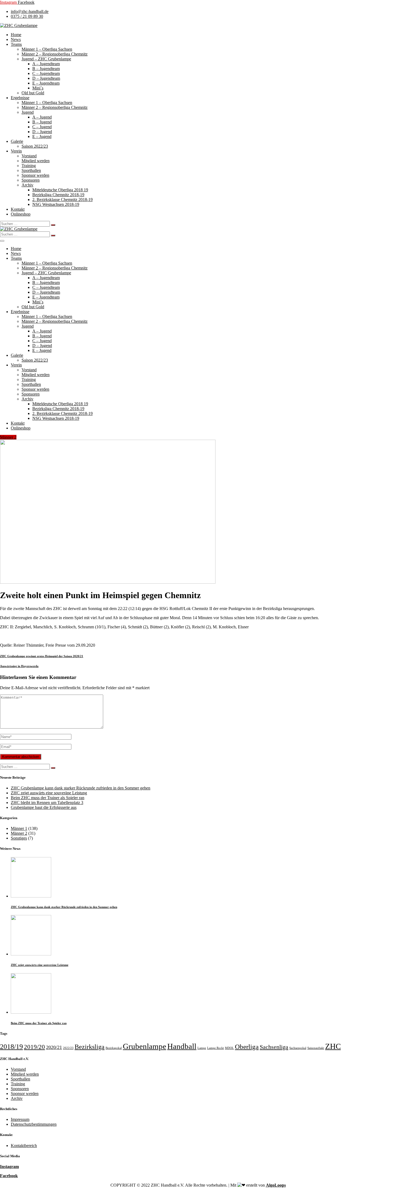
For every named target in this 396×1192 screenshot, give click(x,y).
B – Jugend (42, 122)
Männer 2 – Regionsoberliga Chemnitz (55, 54)
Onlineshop (20, 214)
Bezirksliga (90, 1046)
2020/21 (54, 1047)
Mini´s (37, 88)
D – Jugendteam (46, 78)
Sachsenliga (274, 1047)
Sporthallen (31, 170)
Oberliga (247, 1046)
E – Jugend (41, 136)
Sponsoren (31, 180)
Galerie (17, 141)
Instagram (9, 1166)
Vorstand (29, 156)
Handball (181, 1046)
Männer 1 (19, 828)
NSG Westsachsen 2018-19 (55, 204)
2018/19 (11, 1046)
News (16, 39)
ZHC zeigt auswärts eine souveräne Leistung (49, 793)
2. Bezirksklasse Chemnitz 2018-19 (62, 199)
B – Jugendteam (46, 68)
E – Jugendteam (46, 83)
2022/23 (68, 1048)
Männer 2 (8, 437)
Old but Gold (33, 93)
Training (29, 165)
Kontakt (18, 209)
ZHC (333, 1046)
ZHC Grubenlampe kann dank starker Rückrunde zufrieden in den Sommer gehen (80, 788)
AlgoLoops (276, 1185)
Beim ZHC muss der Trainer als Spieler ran (47, 797)
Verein (16, 151)
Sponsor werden (35, 175)
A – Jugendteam (46, 63)
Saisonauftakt (315, 1048)
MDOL (229, 1048)
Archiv (27, 185)
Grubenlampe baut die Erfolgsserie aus (44, 807)
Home (16, 34)
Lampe (201, 1048)
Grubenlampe (144, 1046)
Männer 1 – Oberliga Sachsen (47, 49)
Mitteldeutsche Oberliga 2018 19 (60, 190)
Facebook (9, 1175)
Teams (16, 44)
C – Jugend (42, 126)
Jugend (28, 112)
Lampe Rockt (215, 1048)
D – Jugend (42, 131)
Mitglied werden (36, 160)
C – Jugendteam (46, 73)
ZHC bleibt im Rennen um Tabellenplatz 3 (47, 802)
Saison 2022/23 (35, 146)
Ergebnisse (20, 97)
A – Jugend (42, 117)
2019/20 (34, 1046)
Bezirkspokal (114, 1048)
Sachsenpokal (297, 1048)
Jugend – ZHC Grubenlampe (46, 59)
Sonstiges (19, 838)
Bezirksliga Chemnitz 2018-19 (58, 194)
